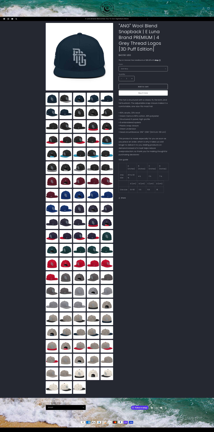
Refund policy (67, 426)
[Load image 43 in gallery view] (79, 209)
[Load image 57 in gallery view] (65, 250)
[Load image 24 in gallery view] (93, 154)
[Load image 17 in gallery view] (65, 140)
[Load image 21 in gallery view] (52, 154)
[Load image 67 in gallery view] (65, 277)
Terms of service (90, 426)
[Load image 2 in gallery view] (65, 99)
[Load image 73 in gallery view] (79, 291)
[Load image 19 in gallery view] (93, 140)
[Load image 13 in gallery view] (79, 126)
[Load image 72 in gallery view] (65, 291)
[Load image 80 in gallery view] (107, 305)
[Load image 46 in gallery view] (52, 222)
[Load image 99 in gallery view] (93, 360)
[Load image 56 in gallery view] (52, 250)
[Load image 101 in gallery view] (52, 373)
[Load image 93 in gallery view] (79, 346)
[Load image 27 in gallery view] (65, 167)
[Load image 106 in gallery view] (52, 387)
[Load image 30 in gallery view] (107, 167)
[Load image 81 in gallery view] (52, 318)
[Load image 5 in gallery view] (107, 99)
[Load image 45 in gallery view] (107, 209)
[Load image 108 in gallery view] (79, 387)
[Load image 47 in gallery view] (65, 222)
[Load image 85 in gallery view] (107, 318)
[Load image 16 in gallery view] (52, 140)
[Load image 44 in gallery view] (93, 209)
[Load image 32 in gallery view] (65, 181)
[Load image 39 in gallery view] (93, 195)
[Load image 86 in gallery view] (52, 332)
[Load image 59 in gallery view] (93, 250)
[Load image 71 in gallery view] (52, 291)
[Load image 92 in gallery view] (65, 346)
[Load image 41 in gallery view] (52, 209)
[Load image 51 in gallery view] (52, 236)
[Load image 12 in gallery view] (65, 126)
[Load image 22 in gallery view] (65, 154)
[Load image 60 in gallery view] (107, 250)
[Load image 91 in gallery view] (52, 346)
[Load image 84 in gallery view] (93, 318)
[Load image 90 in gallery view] (107, 332)
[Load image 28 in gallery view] (79, 167)
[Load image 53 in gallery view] (79, 236)
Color (121, 64)
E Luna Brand (55, 426)
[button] (4, 8)
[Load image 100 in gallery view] (107, 360)
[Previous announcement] (66, 19)
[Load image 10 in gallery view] (107, 112)
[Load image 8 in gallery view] (79, 112)
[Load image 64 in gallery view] (93, 264)
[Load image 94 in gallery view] (93, 346)
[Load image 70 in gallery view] (107, 277)
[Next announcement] (147, 19)
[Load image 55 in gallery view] (107, 236)
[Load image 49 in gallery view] (93, 222)
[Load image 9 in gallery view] (93, 112)
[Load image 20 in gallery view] (107, 140)
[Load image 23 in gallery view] (79, 154)
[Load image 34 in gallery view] (93, 181)
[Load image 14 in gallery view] (93, 126)
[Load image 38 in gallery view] (79, 195)
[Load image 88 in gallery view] (79, 332)
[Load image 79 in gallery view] (93, 305)
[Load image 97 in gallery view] (65, 360)
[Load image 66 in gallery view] (52, 277)
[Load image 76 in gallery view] (52, 305)
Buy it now (143, 93)
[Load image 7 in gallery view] (65, 112)
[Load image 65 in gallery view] (107, 264)
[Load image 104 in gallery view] (93, 373)
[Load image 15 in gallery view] (107, 126)
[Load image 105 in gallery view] (107, 373)
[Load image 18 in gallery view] (79, 140)
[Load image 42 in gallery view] (65, 209)
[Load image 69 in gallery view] (93, 277)
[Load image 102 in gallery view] (65, 373)
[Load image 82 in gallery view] (65, 318)
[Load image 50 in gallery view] (107, 222)
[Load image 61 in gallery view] (52, 264)
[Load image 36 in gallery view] (52, 195)
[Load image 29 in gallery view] (93, 167)
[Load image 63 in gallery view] (79, 264)
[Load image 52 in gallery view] (65, 236)
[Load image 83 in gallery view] (79, 318)
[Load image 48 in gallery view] (79, 222)
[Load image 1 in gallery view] (52, 99)
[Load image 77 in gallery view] (65, 305)
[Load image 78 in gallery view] (79, 305)
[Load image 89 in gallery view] (93, 332)
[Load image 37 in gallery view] (65, 195)
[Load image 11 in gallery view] (52, 126)
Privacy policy (78, 426)
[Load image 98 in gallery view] (79, 360)
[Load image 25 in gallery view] (107, 154)
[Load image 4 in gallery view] (93, 99)
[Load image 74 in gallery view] (93, 291)
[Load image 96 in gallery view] (52, 360)
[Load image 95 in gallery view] (107, 346)
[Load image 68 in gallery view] (79, 277)
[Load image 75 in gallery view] (107, 291)
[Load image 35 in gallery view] (107, 181)
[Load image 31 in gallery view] (52, 181)
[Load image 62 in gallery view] (65, 264)
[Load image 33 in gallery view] (79, 181)
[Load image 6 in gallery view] (52, 112)
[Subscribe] (83, 407)
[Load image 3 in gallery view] (79, 99)
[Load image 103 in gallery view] (79, 373)
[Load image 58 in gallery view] (79, 250)
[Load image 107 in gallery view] (65, 387)
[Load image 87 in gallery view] (65, 332)
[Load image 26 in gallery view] (52, 167)
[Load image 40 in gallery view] (107, 195)
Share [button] (123, 198)
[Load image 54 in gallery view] (93, 236)
